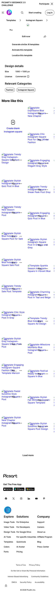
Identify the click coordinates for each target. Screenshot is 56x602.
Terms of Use (21, 565)
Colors (7, 547)
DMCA (14, 582)
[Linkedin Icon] (29, 498)
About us (41, 532)
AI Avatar (20, 547)
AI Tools (7, 537)
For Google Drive (23, 532)
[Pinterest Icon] (44, 498)
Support (40, 522)
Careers (40, 527)
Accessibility (39, 582)
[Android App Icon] (19, 490)
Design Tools (9, 532)
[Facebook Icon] (6, 498)
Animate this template (22, 50)
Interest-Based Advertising (18, 576)
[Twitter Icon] (13, 498)
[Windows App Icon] (30, 490)
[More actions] (46, 113)
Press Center (43, 547)
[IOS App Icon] (8, 490)
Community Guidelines (39, 576)
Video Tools (9, 527)
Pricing (19, 551)
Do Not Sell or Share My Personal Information (28, 571)
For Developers (23, 527)
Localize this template (22, 55)
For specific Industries (26, 537)
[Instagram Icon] (21, 498)
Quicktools (21, 542)
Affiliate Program (44, 537)
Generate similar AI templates (25, 44)
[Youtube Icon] (36, 498)
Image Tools (9, 522)
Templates (8, 542)
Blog (39, 542)
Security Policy (26, 582)
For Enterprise (22, 522)
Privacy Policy (34, 565)
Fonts (6, 551)
